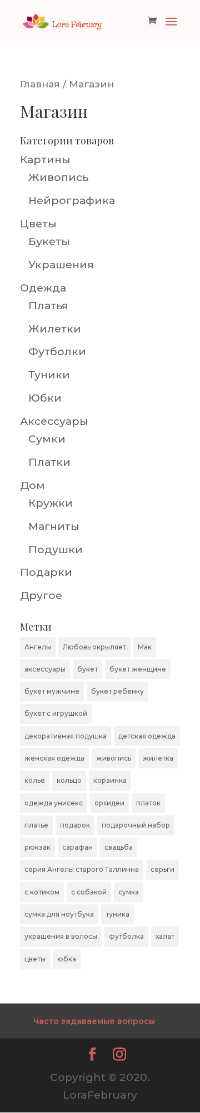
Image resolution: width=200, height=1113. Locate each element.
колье (34, 780)
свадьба (118, 847)
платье (36, 825)
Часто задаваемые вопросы (94, 1021)
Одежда (43, 288)
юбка (66, 959)
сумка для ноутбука (59, 914)
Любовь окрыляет (94, 647)
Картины (45, 159)
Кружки (50, 503)
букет (87, 669)
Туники (49, 374)
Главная (40, 84)
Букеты (49, 241)
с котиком (41, 892)
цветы (35, 959)
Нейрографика (71, 200)
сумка (128, 892)
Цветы (38, 223)
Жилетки (54, 329)
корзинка (110, 780)
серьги (162, 869)
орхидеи (109, 803)
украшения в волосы (60, 936)
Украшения (61, 264)
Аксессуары (54, 421)
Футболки (57, 351)
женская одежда (54, 758)
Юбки (45, 398)
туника (117, 914)
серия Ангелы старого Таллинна (81, 869)
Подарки (46, 572)
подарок (75, 825)
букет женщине (137, 669)
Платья (48, 305)
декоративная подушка (65, 736)
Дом (32, 485)
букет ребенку (117, 691)
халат (165, 936)
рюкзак (37, 847)
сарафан (77, 847)
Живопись (58, 177)
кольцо (69, 780)
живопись (113, 758)
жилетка (158, 758)
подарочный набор (136, 825)
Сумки (47, 439)
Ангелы (37, 647)
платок (148, 803)
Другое (41, 595)
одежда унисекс (53, 803)
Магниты (53, 526)
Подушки (55, 549)
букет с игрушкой (55, 713)
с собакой (89, 892)
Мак (145, 647)
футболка (126, 936)
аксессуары (45, 669)
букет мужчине (51, 691)
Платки (49, 462)
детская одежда (147, 736)
